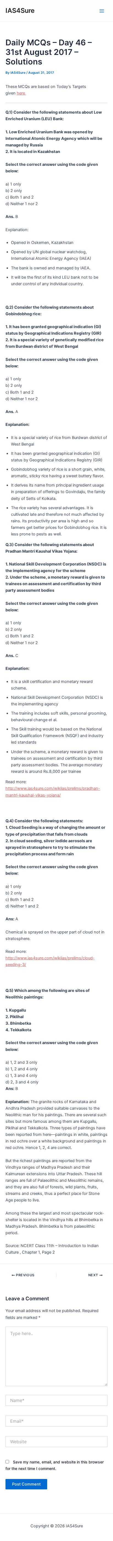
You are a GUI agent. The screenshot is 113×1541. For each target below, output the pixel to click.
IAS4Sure (20, 10)
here (21, 93)
